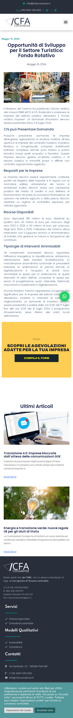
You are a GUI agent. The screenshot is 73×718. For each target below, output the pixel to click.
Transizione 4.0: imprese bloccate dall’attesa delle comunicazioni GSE (32, 455)
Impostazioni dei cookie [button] (18, 710)
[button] (66, 22)
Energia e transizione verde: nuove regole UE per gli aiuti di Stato (36, 529)
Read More (10, 477)
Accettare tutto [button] (45, 710)
